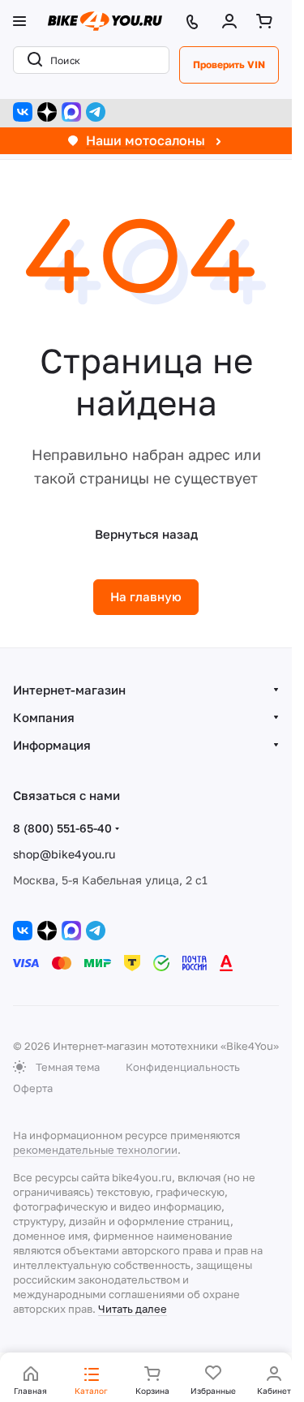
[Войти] (232, 21)
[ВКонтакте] (22, 112)
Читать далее (132, 1308)
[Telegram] (95, 112)
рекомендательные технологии (95, 1149)
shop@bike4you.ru (64, 854)
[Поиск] (31, 60)
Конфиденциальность (183, 1066)
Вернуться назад (146, 534)
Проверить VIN (229, 64)
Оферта (33, 1088)
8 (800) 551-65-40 (62, 828)
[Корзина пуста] (267, 21)
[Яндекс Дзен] (47, 112)
